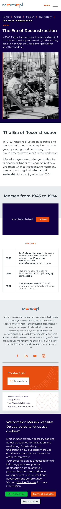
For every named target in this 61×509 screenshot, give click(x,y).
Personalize (30, 501)
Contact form (20, 381)
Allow (43, 219)
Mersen (30, 17)
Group (17, 17)
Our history (45, 17)
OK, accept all (16, 493)
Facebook (17, 356)
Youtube (35, 356)
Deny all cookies (43, 493)
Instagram (44, 356)
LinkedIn (26, 356)
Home (6, 17)
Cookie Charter (26, 482)
